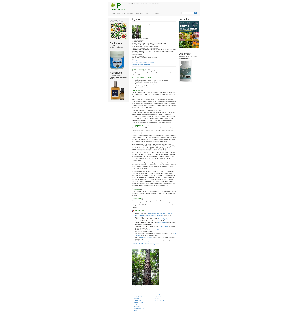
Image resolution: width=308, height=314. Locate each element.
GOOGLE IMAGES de (145, 244)
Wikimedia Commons (146, 237)
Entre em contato (154, 13)
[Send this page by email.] (145, 285)
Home (113, 13)
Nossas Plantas (139, 13)
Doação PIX (130, 13)
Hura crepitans (162, 222)
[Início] (118, 6)
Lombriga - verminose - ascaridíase (141, 64)
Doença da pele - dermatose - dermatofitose (143, 61)
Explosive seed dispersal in (161, 230)
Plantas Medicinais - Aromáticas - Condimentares (143, 4)
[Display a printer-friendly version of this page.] (142, 285)
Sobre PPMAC (121, 13)
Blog (147, 13)
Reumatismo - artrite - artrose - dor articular (143, 62)
